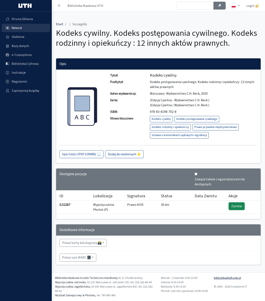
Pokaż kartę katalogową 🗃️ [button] (82, 243)
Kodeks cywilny (161, 119)
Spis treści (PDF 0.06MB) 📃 (81, 154)
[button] (59, 6)
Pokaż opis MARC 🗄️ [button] (76, 257)
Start (59, 24)
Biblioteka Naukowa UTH (85, 6)
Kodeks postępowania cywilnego (196, 119)
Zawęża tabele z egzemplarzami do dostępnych (220, 182)
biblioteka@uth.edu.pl (227, 278)
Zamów (236, 206)
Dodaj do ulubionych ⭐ (124, 154)
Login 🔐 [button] (252, 6)
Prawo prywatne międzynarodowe (215, 127)
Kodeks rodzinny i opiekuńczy (170, 127)
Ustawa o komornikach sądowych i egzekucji (179, 135)
